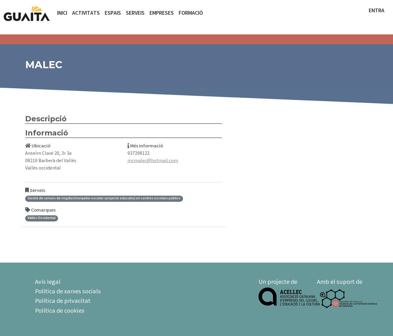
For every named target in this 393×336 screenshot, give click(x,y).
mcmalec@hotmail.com (152, 161)
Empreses (162, 14)
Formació (191, 14)
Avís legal (47, 282)
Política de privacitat (63, 301)
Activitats (86, 14)
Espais (113, 14)
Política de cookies (59, 311)
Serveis (135, 14)
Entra (376, 11)
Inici (62, 14)
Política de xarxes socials (68, 292)
